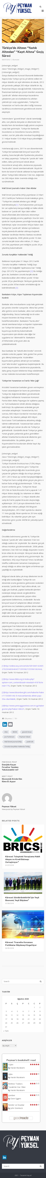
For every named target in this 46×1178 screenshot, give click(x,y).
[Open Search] (40, 7)
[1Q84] (5, 1070)
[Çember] (5, 1100)
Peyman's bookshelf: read (21, 1060)
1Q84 (10, 1064)
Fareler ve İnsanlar (16, 1105)
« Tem (6, 1031)
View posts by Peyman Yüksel (13, 809)
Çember (11, 1095)
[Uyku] (5, 1079)
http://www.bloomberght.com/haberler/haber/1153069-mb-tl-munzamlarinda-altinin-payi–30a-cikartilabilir (23, 695)
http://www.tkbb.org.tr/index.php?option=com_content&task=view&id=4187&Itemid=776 (22, 682)
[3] (17, 287)
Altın (6, 732)
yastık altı (30, 742)
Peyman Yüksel (24, 737)
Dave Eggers (16, 1098)
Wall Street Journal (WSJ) (12, 742)
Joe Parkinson (9, 737)
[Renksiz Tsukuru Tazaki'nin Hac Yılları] (5, 1088)
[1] (17, 204)
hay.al (29, 1175)
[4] (3, 705)
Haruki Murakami (18, 1068)
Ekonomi (16, 59)
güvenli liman (27, 732)
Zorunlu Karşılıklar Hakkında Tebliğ (17, 746)
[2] (31, 271)
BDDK (15, 732)
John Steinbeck (17, 1108)
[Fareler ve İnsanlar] (5, 1110)
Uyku (10, 1074)
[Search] (40, 981)
